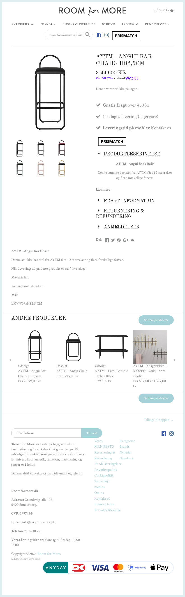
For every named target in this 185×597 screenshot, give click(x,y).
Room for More (48, 553)
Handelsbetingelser (107, 464)
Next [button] (166, 359)
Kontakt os (102, 498)
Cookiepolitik (104, 475)
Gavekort (126, 458)
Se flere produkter (156, 320)
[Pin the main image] (119, 239)
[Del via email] (132, 239)
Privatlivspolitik (105, 469)
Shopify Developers (30, 559)
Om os (99, 492)
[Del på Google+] (125, 239)
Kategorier (127, 441)
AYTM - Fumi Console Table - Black (111, 373)
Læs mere (103, 189)
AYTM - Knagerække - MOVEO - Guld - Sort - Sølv (149, 371)
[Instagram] (106, 35)
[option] (35, 357)
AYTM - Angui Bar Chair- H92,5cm (32, 373)
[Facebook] (99, 35)
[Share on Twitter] (113, 239)
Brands (125, 446)
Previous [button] (19, 359)
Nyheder (126, 452)
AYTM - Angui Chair (71, 371)
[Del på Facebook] (107, 239)
